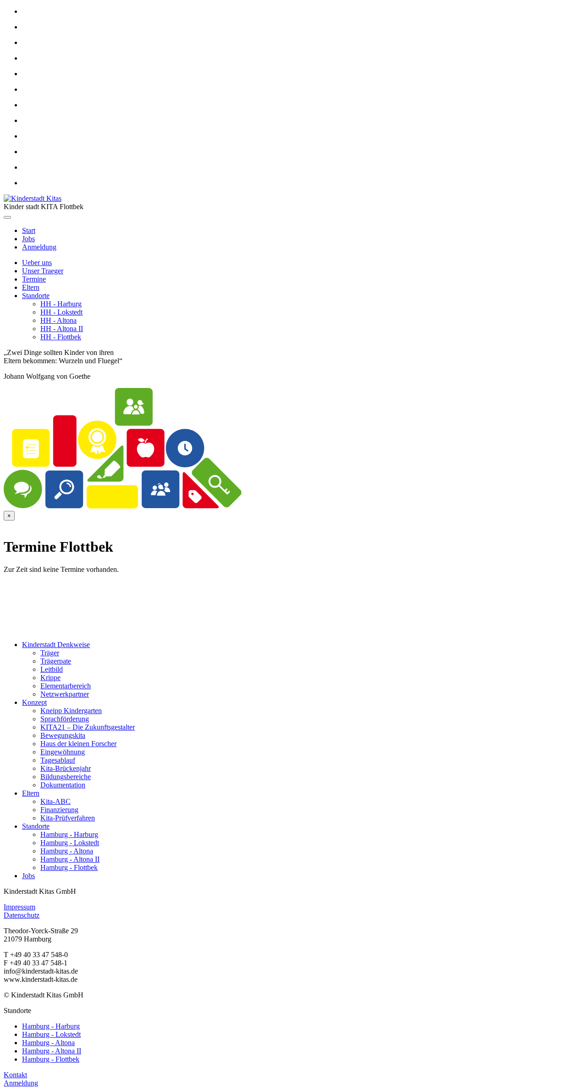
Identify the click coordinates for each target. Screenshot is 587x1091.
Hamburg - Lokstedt (69, 843)
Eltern (30, 287)
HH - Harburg (61, 304)
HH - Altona (58, 320)
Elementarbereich (65, 686)
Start (28, 230)
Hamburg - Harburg (69, 834)
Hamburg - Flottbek (69, 867)
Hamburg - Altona (66, 851)
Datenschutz (21, 915)
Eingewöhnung (62, 752)
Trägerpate (55, 661)
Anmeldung (39, 247)
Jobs (28, 239)
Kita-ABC (55, 801)
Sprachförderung (64, 719)
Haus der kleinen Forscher (78, 744)
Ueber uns (37, 262)
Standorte (36, 295)
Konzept (34, 702)
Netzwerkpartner (64, 694)
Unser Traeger (42, 271)
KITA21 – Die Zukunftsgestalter (87, 727)
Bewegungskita (62, 735)
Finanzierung (59, 810)
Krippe (50, 677)
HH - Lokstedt (61, 312)
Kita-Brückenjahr (65, 768)
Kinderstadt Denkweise (56, 644)
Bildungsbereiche (65, 777)
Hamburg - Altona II (70, 859)
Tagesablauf (57, 760)
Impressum (19, 907)
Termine (34, 279)
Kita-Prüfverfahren (67, 818)
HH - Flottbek (60, 337)
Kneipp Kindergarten (71, 710)
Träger (49, 653)
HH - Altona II (61, 328)
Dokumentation (62, 785)
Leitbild (51, 669)
